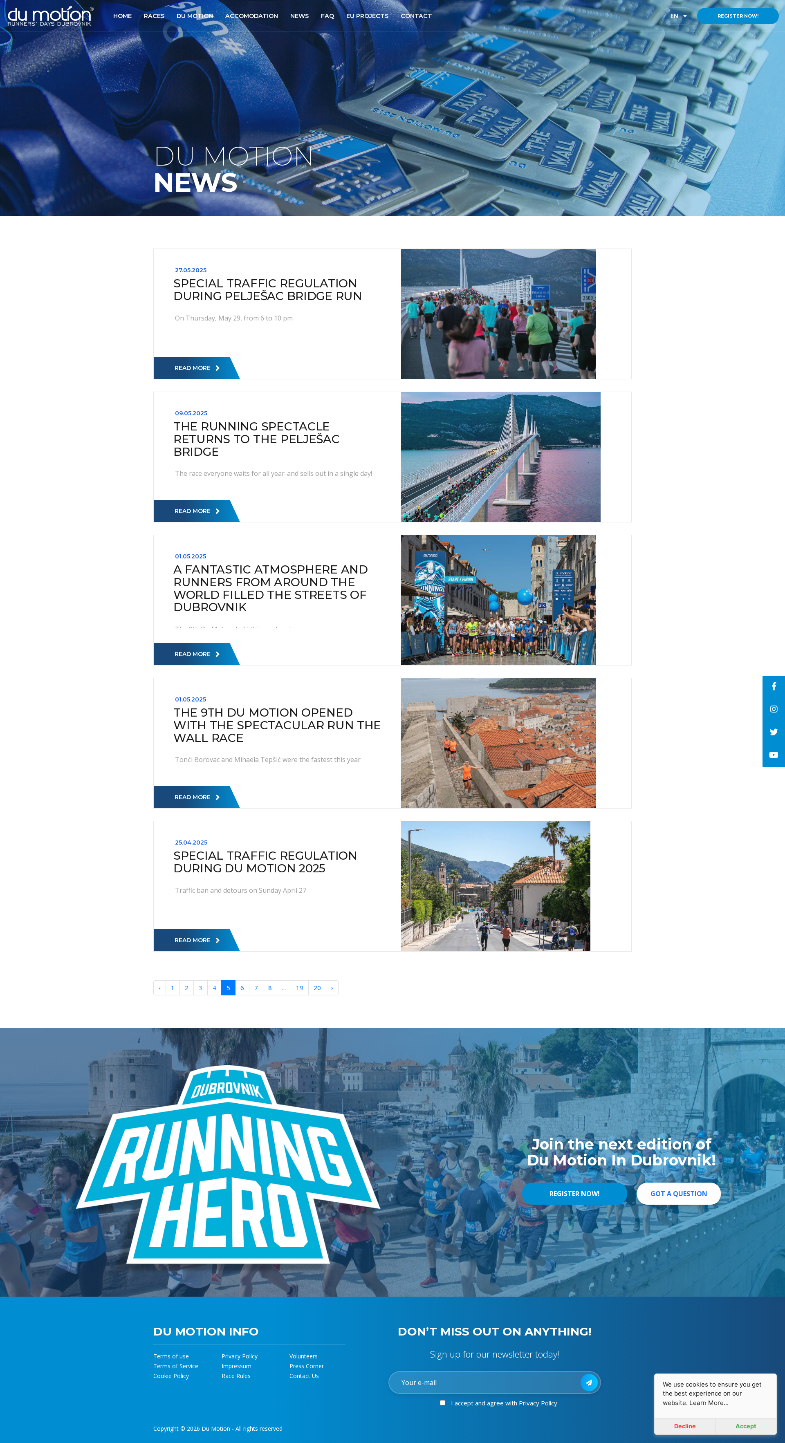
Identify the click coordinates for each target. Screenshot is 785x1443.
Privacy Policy (240, 1356)
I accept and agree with (504, 1403)
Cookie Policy (171, 1376)
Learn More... (709, 1403)
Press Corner (306, 1366)
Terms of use (171, 1356)
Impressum (236, 1366)
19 (299, 988)
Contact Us (304, 1376)
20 (317, 988)
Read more (193, 368)
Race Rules (236, 1376)
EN (681, 16)
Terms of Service (175, 1366)
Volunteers (303, 1356)
